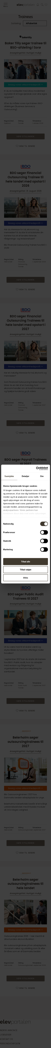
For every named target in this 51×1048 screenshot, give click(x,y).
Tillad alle (25, 561)
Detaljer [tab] (25, 476)
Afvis (25, 577)
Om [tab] (42, 476)
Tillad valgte (25, 569)
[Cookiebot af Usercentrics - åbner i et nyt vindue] (36, 468)
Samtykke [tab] (9, 476)
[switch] (44, 532)
